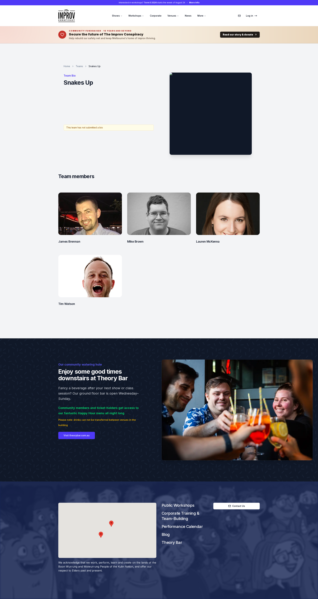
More (200, 15)
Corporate (155, 15)
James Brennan (69, 241)
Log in (249, 15)
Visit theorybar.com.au (77, 435)
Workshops (134, 15)
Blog (166, 534)
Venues (171, 15)
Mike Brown (135, 241)
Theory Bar (172, 542)
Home (67, 66)
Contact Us (238, 506)
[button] (111, 524)
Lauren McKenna (208, 241)
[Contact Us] (239, 15)
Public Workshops (178, 505)
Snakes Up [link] (95, 66)
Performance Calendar (182, 526)
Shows (116, 15)
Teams (79, 66)
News (188, 15)
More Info (194, 2)
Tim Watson (66, 304)
